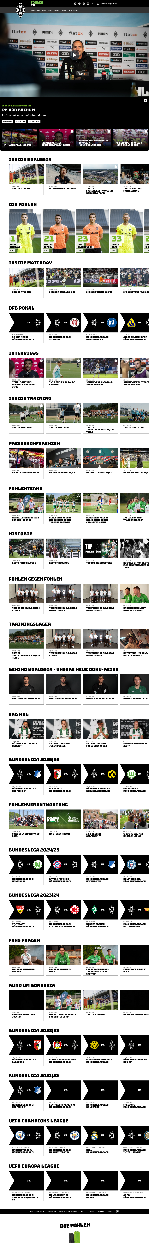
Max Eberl (7, 121)
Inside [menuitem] (64, 10)
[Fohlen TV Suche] (93, 4)
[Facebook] (75, 4)
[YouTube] (79, 4)
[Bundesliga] (118, 1212)
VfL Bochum (34, 121)
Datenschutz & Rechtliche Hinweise (63, 1212)
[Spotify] (88, 4)
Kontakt (100, 1212)
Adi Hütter (20, 121)
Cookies (90, 1212)
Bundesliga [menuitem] (35, 10)
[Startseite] (20, 10)
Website (109, 1212)
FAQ (82, 1212)
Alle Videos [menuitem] (73, 10)
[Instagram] (84, 4)
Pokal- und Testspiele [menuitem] (50, 10)
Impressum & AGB (36, 1212)
